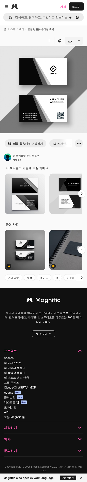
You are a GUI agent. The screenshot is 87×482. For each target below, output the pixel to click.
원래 (23, 54)
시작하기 (10, 427)
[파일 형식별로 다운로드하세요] (79, 41)
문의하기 (10, 450)
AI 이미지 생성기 (14, 368)
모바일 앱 (10, 407)
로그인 (76, 6)
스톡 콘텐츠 (11, 382)
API (6, 412)
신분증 (70, 277)
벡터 (21, 29)
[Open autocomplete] (9, 17)
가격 (63, 6)
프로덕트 (10, 350)
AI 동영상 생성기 (14, 373)
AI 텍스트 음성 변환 (16, 377)
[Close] (81, 477)
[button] (43, 334)
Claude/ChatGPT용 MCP (20, 387)
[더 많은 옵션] (49, 41)
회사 (7, 439)
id (57, 277)
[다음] (70, 143)
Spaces (9, 358)
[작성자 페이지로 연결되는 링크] (7, 158)
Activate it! (68, 477)
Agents (12, 392)
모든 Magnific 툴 (14, 417)
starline (17, 159)
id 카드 (44, 277)
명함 (29, 277)
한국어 (43, 333)
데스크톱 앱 (15, 402)
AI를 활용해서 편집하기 (28, 143)
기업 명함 (13, 277)
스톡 (12, 29)
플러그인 (13, 397)
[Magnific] (43, 301)
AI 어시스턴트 (13, 363)
